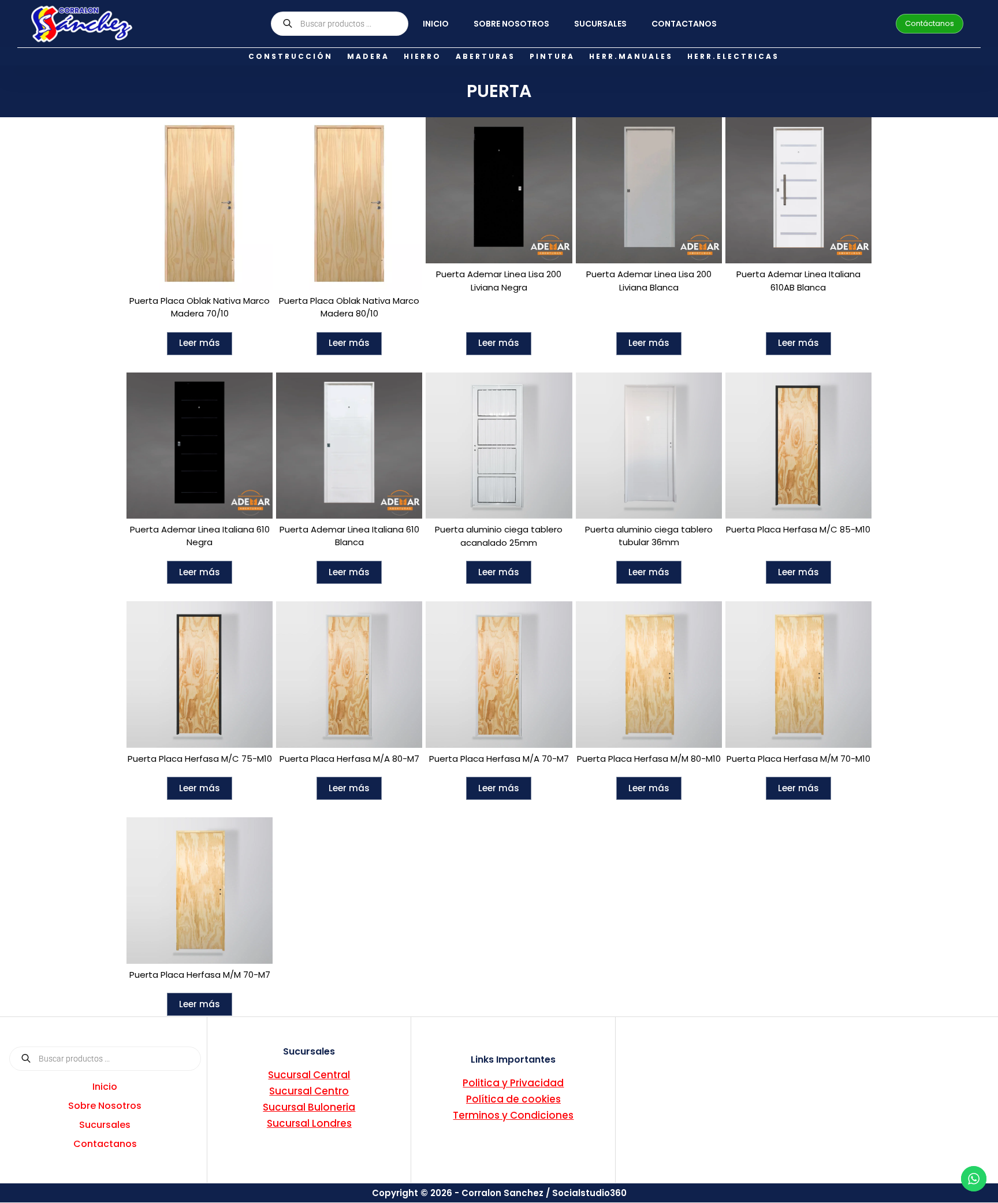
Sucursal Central (309, 1075)
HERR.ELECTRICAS (733, 56)
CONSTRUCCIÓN (290, 56)
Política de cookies (513, 1099)
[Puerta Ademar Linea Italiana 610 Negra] (199, 446)
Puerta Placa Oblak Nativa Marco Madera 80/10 (349, 307)
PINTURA (552, 56)
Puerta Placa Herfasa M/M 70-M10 (798, 759)
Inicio (436, 23)
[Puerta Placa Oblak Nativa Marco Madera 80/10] (349, 203)
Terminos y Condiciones (513, 1115)
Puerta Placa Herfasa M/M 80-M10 (649, 759)
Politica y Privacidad (513, 1083)
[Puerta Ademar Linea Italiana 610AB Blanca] (798, 190)
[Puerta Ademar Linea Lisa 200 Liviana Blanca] (649, 190)
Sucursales (600, 23)
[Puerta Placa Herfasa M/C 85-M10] (798, 446)
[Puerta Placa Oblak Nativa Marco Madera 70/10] (199, 203)
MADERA (368, 56)
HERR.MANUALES (631, 56)
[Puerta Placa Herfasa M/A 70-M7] (499, 674)
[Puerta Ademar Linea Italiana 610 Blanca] (349, 446)
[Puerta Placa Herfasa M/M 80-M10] (649, 674)
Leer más (199, 343)
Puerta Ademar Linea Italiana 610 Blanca (349, 536)
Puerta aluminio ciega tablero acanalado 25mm (499, 536)
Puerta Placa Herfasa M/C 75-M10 (200, 759)
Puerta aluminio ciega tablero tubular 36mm (649, 536)
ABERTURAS (485, 56)
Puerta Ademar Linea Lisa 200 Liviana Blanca (649, 280)
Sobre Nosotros (511, 23)
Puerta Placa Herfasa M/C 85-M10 (798, 529)
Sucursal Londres (309, 1123)
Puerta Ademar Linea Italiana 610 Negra (200, 536)
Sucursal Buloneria (309, 1107)
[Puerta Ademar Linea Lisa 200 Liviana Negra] (499, 190)
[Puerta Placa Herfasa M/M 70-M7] (199, 890)
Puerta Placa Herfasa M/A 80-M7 (349, 759)
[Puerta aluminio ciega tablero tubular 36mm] (649, 446)
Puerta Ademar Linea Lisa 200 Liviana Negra (498, 280)
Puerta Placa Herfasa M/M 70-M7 (199, 975)
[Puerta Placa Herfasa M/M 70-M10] (798, 674)
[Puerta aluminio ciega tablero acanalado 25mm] (499, 446)
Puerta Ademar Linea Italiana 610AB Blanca (798, 280)
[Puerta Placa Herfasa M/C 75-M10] (199, 674)
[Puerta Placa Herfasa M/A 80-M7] (349, 674)
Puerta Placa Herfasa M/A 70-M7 (499, 759)
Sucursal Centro (309, 1091)
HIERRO (422, 56)
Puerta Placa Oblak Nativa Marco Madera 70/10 (199, 307)
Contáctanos (929, 23)
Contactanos (684, 23)
